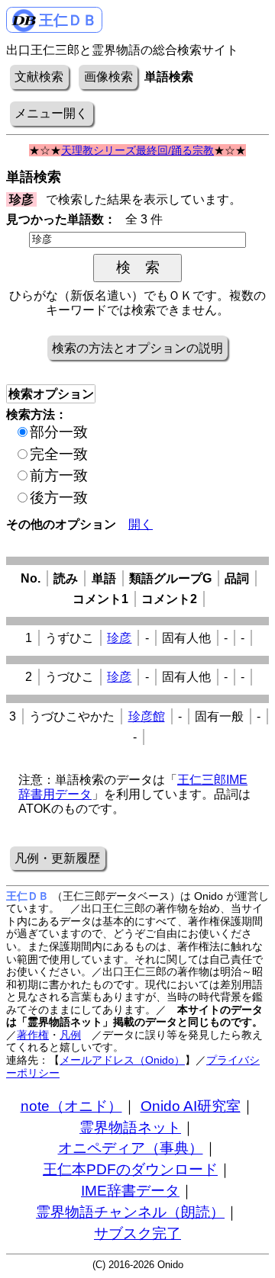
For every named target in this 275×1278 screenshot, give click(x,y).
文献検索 (39, 76)
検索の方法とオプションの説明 (137, 348)
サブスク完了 (137, 1233)
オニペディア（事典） (130, 1148)
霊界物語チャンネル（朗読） (130, 1212)
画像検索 (108, 76)
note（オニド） (71, 1106)
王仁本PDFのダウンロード (130, 1169)
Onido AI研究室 (191, 1106)
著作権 (33, 1035)
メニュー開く (51, 113)
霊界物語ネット (130, 1127)
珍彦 (119, 637)
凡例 (70, 1035)
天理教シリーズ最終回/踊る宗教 (137, 150)
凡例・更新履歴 (57, 858)
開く (140, 524)
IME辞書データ (130, 1191)
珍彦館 (146, 716)
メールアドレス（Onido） (122, 1060)
